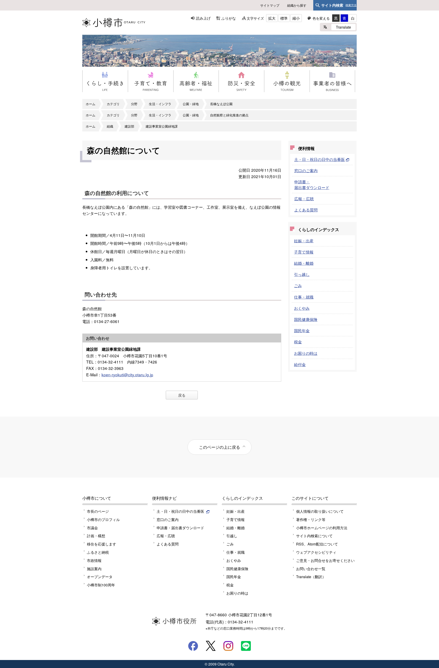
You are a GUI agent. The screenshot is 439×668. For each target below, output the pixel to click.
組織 (110, 126)
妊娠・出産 (303, 240)
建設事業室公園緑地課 (162, 126)
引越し (231, 535)
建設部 (129, 126)
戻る (181, 395)
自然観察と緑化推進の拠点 (229, 115)
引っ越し (302, 274)
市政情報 (94, 560)
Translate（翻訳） (311, 576)
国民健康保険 (305, 319)
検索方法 (350, 5)
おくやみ (302, 308)
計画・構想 (96, 535)
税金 (298, 342)
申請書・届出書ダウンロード (311, 184)
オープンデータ (99, 576)
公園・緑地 (191, 104)
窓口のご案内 (306, 170)
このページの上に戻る (219, 447)
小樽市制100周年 (101, 585)
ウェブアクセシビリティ (316, 552)
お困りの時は (305, 353)
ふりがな (228, 18)
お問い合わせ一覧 (310, 568)
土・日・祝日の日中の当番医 (319, 159)
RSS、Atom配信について (317, 544)
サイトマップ (269, 5)
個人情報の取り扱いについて (320, 511)
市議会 (92, 527)
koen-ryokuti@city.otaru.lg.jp (127, 374)
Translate (343, 27)
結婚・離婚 (303, 263)
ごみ (298, 285)
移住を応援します (101, 544)
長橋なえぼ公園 (221, 104)
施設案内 (94, 568)
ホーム (90, 104)
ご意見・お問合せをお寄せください (325, 560)
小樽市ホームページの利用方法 (321, 527)
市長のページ (98, 511)
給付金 (300, 364)
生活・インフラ (160, 104)
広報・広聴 (304, 198)
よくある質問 (306, 210)
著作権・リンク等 (310, 519)
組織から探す (296, 5)
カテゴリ (113, 104)
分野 (134, 104)
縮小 (296, 18)
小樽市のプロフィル (103, 519)
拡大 (272, 18)
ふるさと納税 (98, 552)
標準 (284, 18)
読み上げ (203, 18)
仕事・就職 (303, 297)
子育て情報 (303, 252)
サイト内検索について (314, 535)
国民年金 (302, 330)
